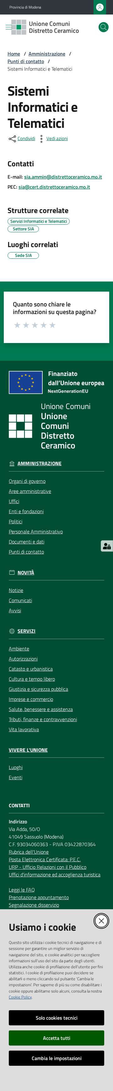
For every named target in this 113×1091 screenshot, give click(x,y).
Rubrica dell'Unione (29, 852)
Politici (15, 521)
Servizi (26, 631)
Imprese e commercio (31, 699)
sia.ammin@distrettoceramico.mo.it (63, 177)
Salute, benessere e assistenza (41, 709)
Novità (26, 573)
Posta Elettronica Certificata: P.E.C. (45, 859)
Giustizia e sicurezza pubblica (38, 689)
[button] (103, 27)
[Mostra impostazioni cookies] (107, 546)
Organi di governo (27, 481)
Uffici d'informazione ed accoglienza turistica (54, 874)
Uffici (14, 501)
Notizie (16, 590)
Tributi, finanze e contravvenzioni (43, 719)
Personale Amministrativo (36, 531)
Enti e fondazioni (26, 511)
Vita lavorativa (24, 729)
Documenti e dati (26, 541)
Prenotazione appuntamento (39, 897)
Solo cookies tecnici (57, 1018)
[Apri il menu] (9, 27)
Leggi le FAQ (22, 889)
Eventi (15, 777)
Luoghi (16, 767)
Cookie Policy (20, 997)
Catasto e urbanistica (31, 669)
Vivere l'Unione (28, 750)
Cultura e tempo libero (32, 679)
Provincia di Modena (25, 7)
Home (14, 53)
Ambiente (19, 648)
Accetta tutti (56, 1038)
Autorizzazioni (23, 658)
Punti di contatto (26, 61)
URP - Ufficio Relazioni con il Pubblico (47, 867)
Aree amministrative (30, 491)
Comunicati (20, 600)
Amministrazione (47, 53)
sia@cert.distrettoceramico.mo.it (54, 187)
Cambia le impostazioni (57, 1058)
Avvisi (15, 610)
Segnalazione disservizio (34, 905)
